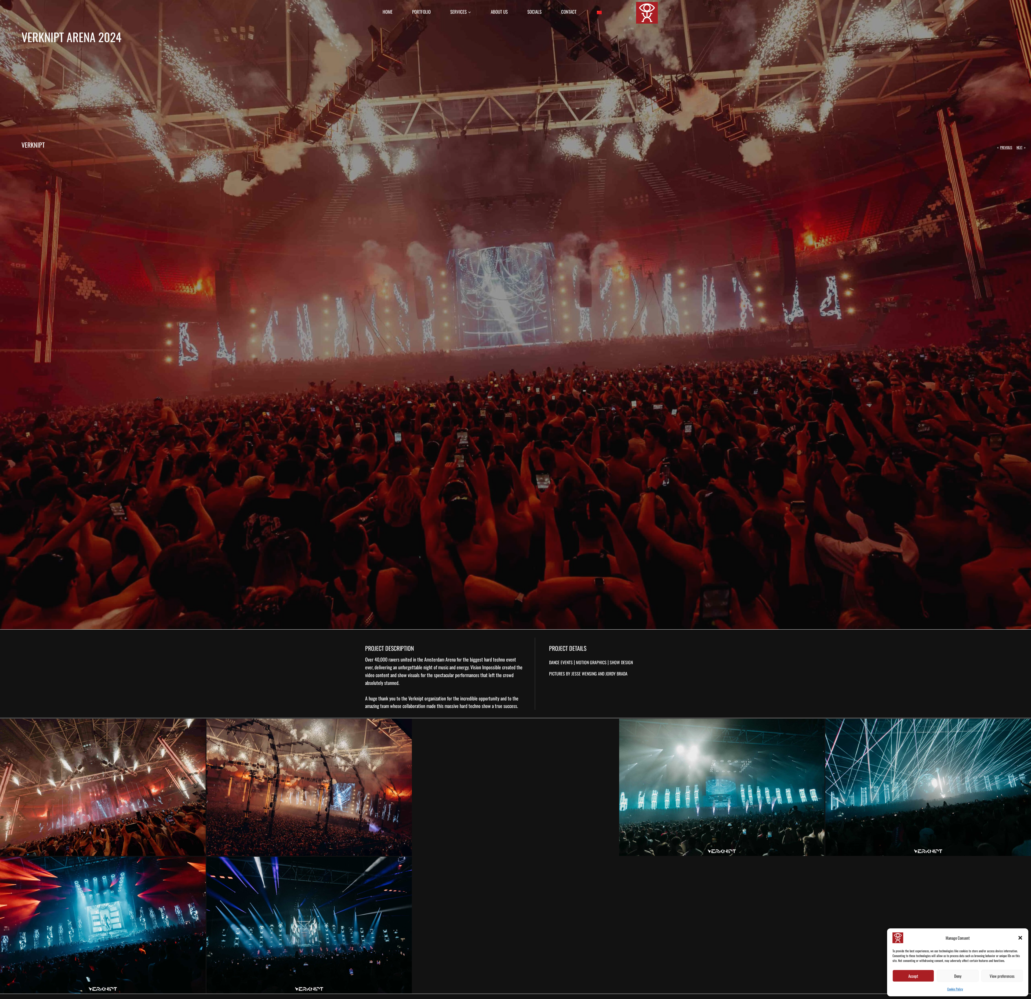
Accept (913, 976)
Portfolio (421, 11)
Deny (957, 976)
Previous (1006, 147)
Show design (621, 662)
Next (1019, 147)
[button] (1020, 937)
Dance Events (561, 662)
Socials (534, 11)
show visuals (409, 674)
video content (377, 674)
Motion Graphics (591, 662)
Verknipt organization (427, 698)
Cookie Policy (955, 989)
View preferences (1002, 976)
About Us (499, 11)
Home (388, 11)
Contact (568, 11)
